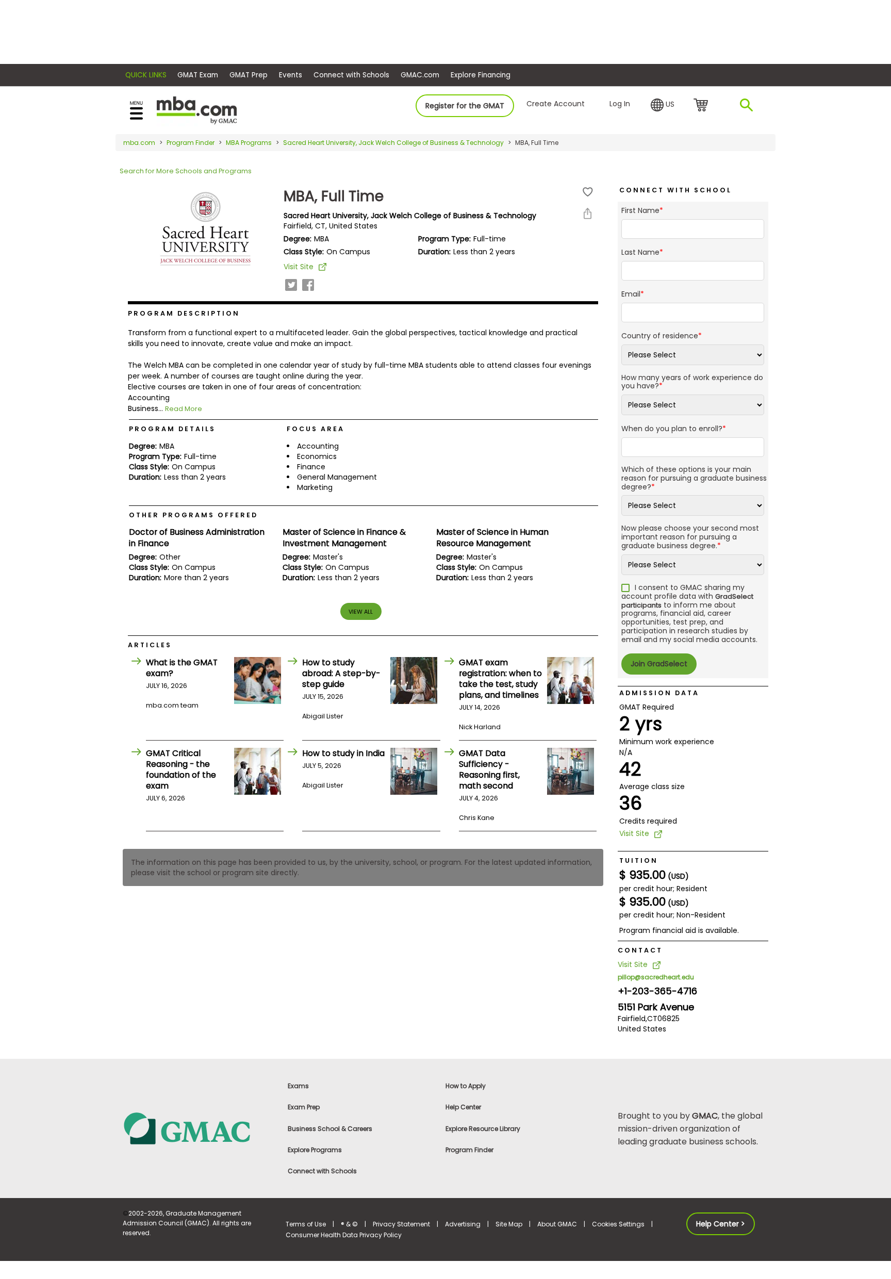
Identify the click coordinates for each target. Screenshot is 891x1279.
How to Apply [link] (466, 1085)
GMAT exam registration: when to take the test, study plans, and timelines (500, 679)
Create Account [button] (555, 104)
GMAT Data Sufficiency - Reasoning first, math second (489, 769)
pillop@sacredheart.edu (656, 977)
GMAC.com (420, 75)
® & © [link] (349, 1224)
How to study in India (343, 753)
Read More (183, 408)
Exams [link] (298, 1085)
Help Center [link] (463, 1107)
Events (290, 75)
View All (361, 612)
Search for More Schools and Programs (186, 171)
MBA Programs (249, 142)
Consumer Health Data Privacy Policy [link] (344, 1235)
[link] (198, 1127)
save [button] (588, 192)
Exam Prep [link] (304, 1107)
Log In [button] (619, 104)
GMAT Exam (197, 75)
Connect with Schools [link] (322, 1171)
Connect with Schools (351, 75)
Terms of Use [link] (306, 1224)
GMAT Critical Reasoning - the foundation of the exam (181, 769)
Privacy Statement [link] (401, 1224)
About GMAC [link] (557, 1224)
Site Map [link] (509, 1224)
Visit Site (299, 266)
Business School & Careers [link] (330, 1128)
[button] (662, 105)
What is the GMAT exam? (182, 668)
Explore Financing (480, 75)
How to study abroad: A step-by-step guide (341, 673)
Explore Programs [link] (315, 1149)
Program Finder (190, 142)
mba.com (139, 142)
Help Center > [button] (720, 1224)
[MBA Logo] (197, 109)
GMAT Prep (248, 75)
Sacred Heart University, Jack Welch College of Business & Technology (393, 142)
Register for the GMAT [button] (464, 106)
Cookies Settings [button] (618, 1224)
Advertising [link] (463, 1224)
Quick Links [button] (146, 75)
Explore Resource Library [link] (483, 1128)
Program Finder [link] (469, 1149)
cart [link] (703, 106)
